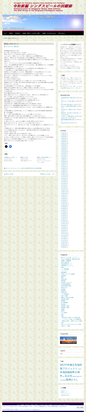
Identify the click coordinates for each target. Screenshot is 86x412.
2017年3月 (63, 185)
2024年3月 (63, 138)
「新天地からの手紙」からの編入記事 (70, 317)
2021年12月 (64, 151)
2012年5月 (63, 225)
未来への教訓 (64, 296)
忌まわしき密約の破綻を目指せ (69, 106)
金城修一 (18, 46)
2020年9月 (63, 158)
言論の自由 (64, 279)
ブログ (5, 33)
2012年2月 (63, 230)
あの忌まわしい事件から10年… (68, 109)
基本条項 (17, 33)
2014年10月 (64, 205)
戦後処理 (63, 291)
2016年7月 (63, 195)
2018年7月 (63, 168)
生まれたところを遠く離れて (68, 101)
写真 (62, 314)
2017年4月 (63, 183)
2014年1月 (63, 218)
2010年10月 (64, 245)
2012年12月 (64, 222)
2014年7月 (63, 210)
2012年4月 (63, 227)
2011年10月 (64, 235)
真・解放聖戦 (64, 302)
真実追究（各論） (65, 307)
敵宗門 (62, 311)
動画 (62, 316)
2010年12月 (64, 242)
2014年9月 (63, 207)
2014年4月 (63, 215)
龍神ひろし (72, 379)
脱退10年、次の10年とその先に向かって (71, 113)
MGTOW (64, 364)
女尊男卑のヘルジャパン (67, 265)
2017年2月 (63, 186)
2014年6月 (63, 212)
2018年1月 (63, 173)
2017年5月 (63, 181)
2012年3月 (63, 228)
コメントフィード (65, 393)
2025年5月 (63, 136)
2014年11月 (64, 203)
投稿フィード (64, 392)
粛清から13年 (24, 157)
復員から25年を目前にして (44, 157)
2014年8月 (63, 208)
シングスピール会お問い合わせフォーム (71, 87)
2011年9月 (63, 237)
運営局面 (63, 281)
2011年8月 (63, 238)
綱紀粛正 (63, 301)
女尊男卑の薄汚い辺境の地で (68, 97)
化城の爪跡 (64, 292)
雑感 (62, 267)
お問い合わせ (61, 33)
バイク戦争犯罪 (65, 294)
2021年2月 (63, 156)
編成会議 (63, 275)
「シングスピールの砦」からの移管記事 (71, 319)
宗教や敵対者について (66, 264)
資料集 (10, 33)
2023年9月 (63, 140)
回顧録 (62, 309)
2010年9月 (63, 247)
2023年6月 (63, 145)
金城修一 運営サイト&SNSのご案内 (31, 33)
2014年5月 (63, 213)
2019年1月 (63, 165)
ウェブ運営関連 (65, 269)
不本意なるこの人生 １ (10, 157)
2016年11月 (64, 192)
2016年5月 (63, 197)
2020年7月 (63, 160)
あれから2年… (64, 118)
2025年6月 (63, 135)
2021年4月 (63, 155)
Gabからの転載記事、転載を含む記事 (70, 259)
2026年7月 (63, 133)
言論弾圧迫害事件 (76, 376)
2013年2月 (63, 220)
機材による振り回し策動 (67, 297)
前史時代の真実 (65, 299)
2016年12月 (64, 190)
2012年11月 (64, 223)
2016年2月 (63, 198)
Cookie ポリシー (36, 409)
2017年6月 (63, 180)
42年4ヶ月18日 (9, 174)
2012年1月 (63, 232)
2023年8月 (63, 141)
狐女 (63, 376)
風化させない (64, 287)
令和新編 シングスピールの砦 (73, 68)
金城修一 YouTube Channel (49, 33)
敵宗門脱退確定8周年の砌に (68, 119)
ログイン (63, 390)
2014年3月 (63, 217)
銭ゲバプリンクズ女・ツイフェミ (69, 257)
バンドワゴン (64, 270)
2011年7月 (63, 240)
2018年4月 (63, 170)
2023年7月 (63, 143)
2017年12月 (64, 175)
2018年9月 (63, 166)
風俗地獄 (64, 380)
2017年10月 (64, 176)
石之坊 (68, 375)
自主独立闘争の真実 (28, 168)
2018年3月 (63, 171)
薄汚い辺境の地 (65, 262)
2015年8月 (63, 200)
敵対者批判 (64, 272)
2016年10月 (64, 193)
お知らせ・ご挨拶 (65, 326)
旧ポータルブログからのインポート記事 (14, 168)
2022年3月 (63, 150)
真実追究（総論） (65, 306)
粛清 (62, 277)
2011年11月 (64, 233)
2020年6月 (63, 161)
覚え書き (63, 289)
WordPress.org (65, 395)
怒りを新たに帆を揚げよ (67, 104)
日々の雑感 (64, 312)
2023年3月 (63, 148)
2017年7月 (63, 178)
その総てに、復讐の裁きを (67, 116)
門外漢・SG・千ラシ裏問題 (68, 274)
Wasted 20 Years (65, 123)
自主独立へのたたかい (66, 282)
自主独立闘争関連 (38, 168)
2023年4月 (63, 146)
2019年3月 (63, 163)
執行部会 (63, 304)
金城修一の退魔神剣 (66, 260)
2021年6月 (63, 153)
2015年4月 (63, 202)
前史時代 (79, 369)
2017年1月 (63, 188)
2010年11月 (64, 243)
